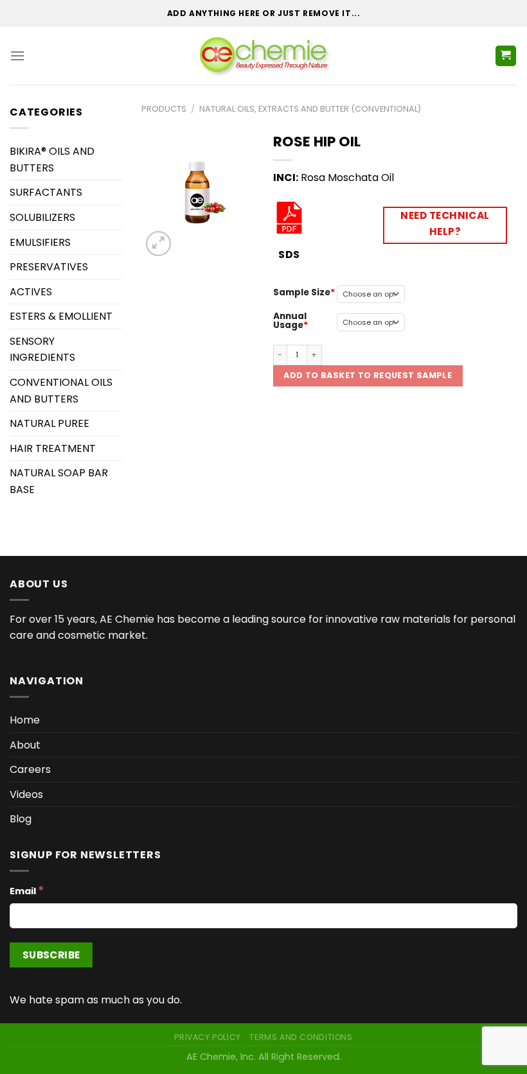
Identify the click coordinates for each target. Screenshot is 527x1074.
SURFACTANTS (46, 192)
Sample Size (301, 292)
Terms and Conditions (300, 1037)
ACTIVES (31, 291)
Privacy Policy (207, 1037)
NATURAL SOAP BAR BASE (59, 481)
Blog (20, 818)
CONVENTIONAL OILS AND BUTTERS (61, 390)
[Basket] (506, 56)
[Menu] (17, 55)
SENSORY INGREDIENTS (42, 349)
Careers (30, 769)
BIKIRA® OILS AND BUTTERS (52, 159)
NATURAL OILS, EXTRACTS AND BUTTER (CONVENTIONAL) (310, 108)
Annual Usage (290, 320)
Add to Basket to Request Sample (367, 375)
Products (163, 108)
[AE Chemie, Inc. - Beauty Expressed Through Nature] (264, 55)
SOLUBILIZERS (42, 217)
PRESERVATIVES (49, 266)
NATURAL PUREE (49, 423)
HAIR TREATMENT (53, 448)
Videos (26, 794)
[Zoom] (158, 243)
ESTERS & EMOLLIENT (61, 316)
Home (25, 720)
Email (27, 890)
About (25, 745)
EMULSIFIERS (40, 242)
